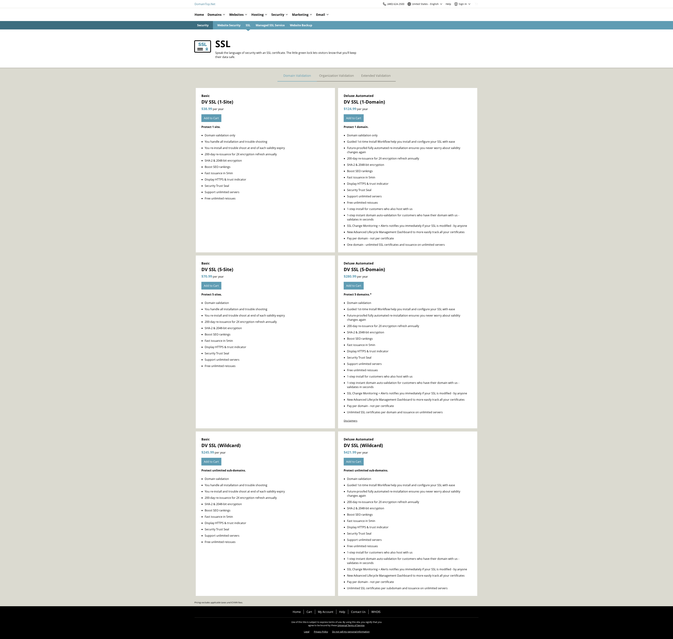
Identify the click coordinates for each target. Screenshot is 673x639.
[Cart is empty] (476, 4)
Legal (306, 631)
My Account (325, 612)
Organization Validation (336, 75)
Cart (309, 612)
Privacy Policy (321, 631)
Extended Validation (376, 75)
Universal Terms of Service (350, 625)
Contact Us (358, 612)
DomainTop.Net (205, 4)
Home (297, 612)
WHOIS (375, 612)
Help (342, 612)
